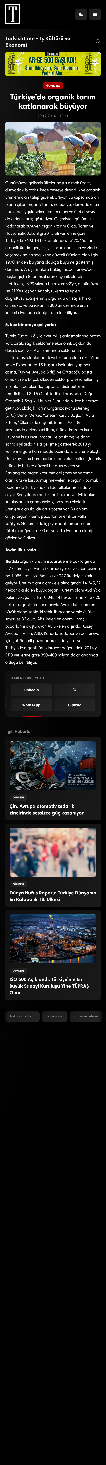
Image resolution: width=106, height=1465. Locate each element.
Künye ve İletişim (86, 1016)
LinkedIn (31, 690)
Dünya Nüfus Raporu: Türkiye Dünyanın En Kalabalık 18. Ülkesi (53, 896)
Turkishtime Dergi (22, 1016)
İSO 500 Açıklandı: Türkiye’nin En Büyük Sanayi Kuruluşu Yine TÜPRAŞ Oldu (49, 985)
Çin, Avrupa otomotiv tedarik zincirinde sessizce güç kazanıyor (47, 809)
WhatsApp (31, 705)
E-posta (75, 705)
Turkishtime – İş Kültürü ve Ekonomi (37, 41)
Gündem (53, 86)
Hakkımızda (54, 1016)
